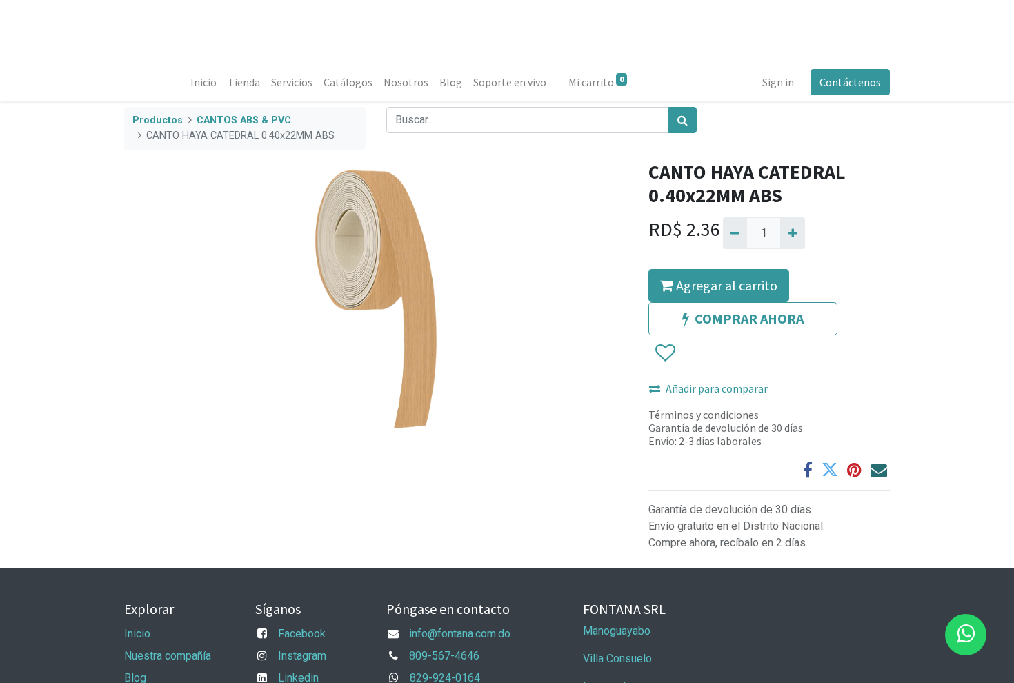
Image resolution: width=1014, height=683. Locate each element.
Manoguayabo (616, 630)
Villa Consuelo (617, 658)
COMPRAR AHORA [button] (749, 318)
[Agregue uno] (792, 233)
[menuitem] (203, 82)
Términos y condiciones (703, 415)
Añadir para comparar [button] (717, 388)
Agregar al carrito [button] (725, 285)
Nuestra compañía (167, 655)
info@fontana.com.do (459, 633)
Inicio (137, 633)
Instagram (302, 655)
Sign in (778, 82)
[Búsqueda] (682, 120)
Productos (157, 120)
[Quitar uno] (735, 233)
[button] (664, 353)
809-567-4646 (444, 655)
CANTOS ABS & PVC (244, 120)
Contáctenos (850, 82)
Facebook (302, 633)
